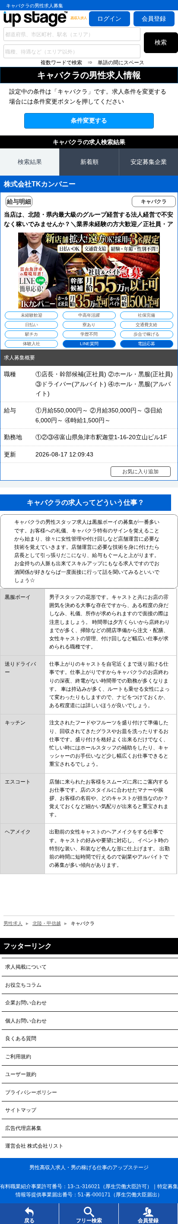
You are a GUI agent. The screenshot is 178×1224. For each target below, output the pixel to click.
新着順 (89, 161)
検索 (161, 42)
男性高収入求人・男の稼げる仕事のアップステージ (89, 1167)
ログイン (109, 18)
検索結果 (30, 161)
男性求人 (12, 923)
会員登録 (154, 18)
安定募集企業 (148, 161)
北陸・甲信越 (46, 923)
